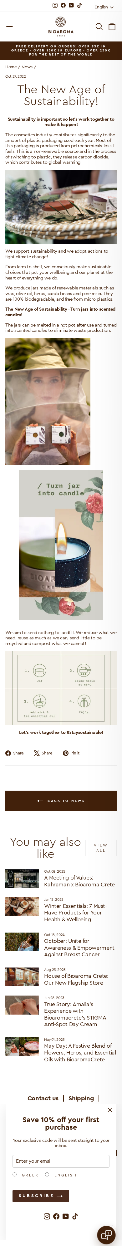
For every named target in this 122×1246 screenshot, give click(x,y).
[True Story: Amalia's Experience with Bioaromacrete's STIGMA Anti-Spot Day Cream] (22, 1005)
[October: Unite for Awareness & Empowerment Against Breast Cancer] (22, 942)
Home (11, 67)
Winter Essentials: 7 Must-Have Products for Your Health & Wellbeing (75, 912)
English (64, 1175)
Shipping (81, 1098)
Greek (29, 1175)
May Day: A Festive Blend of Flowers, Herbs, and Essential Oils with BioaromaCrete (80, 1052)
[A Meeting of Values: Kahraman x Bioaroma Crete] (22, 878)
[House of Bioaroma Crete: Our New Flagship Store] (22, 976)
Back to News (65, 800)
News (27, 67)
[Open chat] (106, 1235)
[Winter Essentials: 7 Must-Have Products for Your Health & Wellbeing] (22, 906)
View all (101, 847)
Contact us (43, 1098)
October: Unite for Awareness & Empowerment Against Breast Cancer (79, 947)
